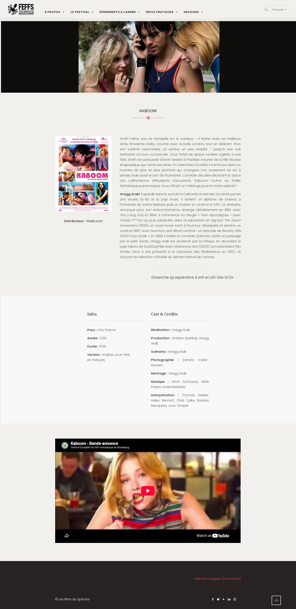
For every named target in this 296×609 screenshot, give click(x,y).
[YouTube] (224, 599)
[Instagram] (235, 599)
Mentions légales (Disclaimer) (218, 578)
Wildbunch (94, 221)
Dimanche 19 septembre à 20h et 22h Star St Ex (192, 277)
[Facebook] (213, 599)
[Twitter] (218, 599)
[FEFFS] (21, 9)
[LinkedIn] (229, 599)
